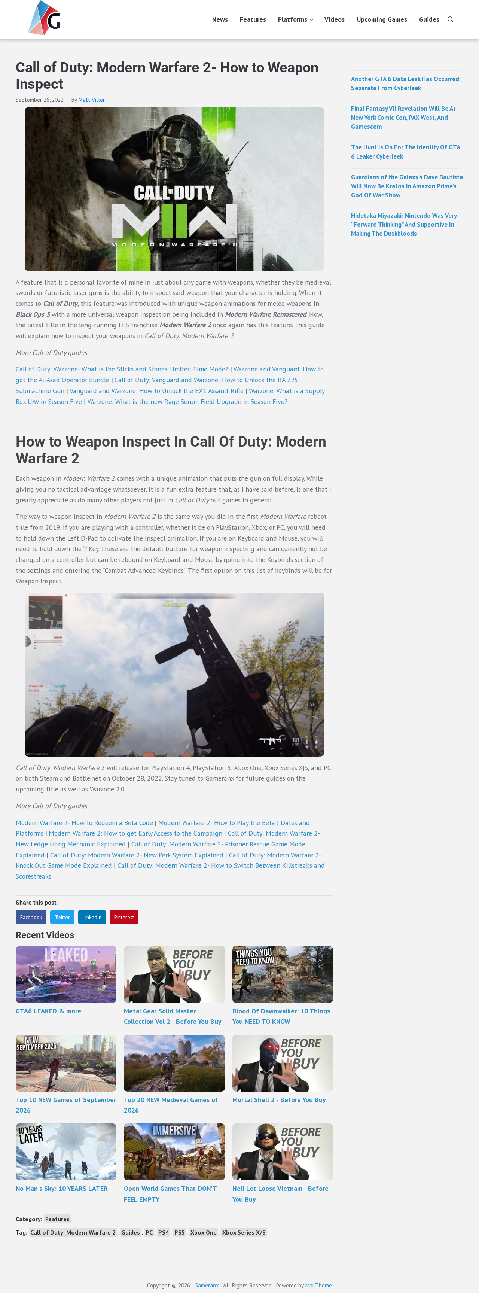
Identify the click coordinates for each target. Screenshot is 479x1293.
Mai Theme (318, 1285)
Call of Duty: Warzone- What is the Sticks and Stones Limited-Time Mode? (122, 369)
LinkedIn (92, 917)
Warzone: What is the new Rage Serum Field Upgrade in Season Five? (187, 401)
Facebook (31, 917)
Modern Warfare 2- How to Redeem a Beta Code (84, 822)
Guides (130, 1232)
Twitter (62, 917)
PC (149, 1232)
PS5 (179, 1232)
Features (57, 1219)
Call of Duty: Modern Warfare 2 (73, 1232)
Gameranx (206, 1285)
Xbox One (203, 1232)
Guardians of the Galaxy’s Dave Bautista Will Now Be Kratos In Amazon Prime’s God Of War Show (407, 186)
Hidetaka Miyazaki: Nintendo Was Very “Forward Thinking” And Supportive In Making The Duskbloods (404, 225)
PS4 (163, 1232)
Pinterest (124, 917)
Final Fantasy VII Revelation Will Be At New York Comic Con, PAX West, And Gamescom (403, 117)
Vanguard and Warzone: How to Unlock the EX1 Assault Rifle (157, 390)
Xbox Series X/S (244, 1232)
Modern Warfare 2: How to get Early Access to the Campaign (135, 833)
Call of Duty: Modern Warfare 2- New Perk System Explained (136, 855)
